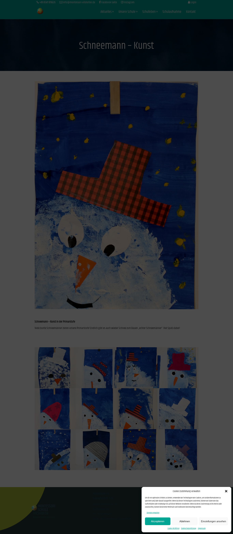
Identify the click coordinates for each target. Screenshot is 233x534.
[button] (226, 491)
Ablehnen (184, 521)
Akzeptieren (157, 521)
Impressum (202, 528)
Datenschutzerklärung (188, 528)
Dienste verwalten (153, 512)
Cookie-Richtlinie (173, 528)
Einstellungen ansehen (213, 521)
